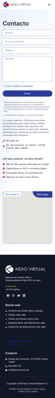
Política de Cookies (27, 391)
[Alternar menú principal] (49, 4)
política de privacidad (23, 86)
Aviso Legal (39, 389)
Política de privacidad (20, 389)
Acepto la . (19, 86)
